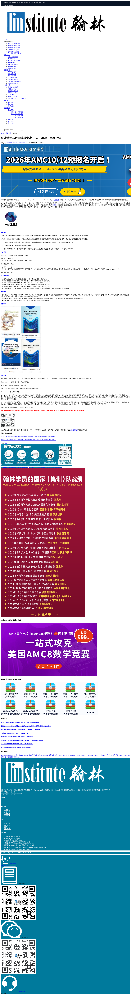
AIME (82, 755)
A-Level (26, 755)
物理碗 (18, 755)
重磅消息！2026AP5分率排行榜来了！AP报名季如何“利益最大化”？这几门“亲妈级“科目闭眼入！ (26, 726)
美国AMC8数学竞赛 (14, 47)
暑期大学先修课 (13, 83)
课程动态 (11, 106)
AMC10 (6, 755)
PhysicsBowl (90, 755)
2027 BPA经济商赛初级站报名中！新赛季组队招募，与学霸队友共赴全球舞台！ (21, 729)
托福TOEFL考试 (13, 91)
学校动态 (11, 102)
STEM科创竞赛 (12, 77)
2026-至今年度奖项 (17, 112)
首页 (5, 39)
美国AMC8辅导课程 (14, 45)
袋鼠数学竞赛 (53, 755)
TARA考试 (11, 94)
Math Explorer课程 (13, 51)
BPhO (95, 755)
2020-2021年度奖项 (17, 117)
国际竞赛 (7, 70)
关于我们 (7, 108)
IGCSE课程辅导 (13, 64)
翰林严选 (22, 143)
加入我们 (11, 121)
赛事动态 (11, 104)
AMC (2, 755)
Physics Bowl (44, 755)
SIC (15, 757)
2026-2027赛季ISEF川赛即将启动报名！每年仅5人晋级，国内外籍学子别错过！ (21, 722)
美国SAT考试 (12, 89)
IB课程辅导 (11, 59)
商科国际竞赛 (12, 76)
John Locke (66, 755)
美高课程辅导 (12, 66)
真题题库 (7, 810)
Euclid (18, 757)
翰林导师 (11, 119)
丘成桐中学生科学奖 (14, 81)
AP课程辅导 (11, 62)
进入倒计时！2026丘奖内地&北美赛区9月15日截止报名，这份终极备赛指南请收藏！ (22, 740)
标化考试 (7, 85)
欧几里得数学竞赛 (34, 755)
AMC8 (11, 755)
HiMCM (54, 205)
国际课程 (7, 55)
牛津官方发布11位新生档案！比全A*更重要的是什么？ (15, 733)
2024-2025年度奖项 (17, 114)
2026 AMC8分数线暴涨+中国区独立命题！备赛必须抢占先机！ (17, 747)
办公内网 (7, 812)
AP (15, 755)
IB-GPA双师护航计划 (14, 60)
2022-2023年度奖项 (17, 115)
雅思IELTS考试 (12, 93)
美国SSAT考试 (12, 96)
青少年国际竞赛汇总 (14, 53)
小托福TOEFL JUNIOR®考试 (17, 98)
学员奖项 (11, 110)
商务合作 (11, 123)
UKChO (121, 755)
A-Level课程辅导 (13, 57)
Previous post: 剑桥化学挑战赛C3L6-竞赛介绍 (14, 467)
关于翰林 (7, 815)
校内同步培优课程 (13, 49)
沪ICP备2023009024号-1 (25, 853)
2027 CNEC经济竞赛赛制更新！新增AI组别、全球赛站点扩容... (17, 744)
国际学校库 (7, 829)
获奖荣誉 (7, 823)
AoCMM (56, 200)
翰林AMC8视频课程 (14, 43)
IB (85, 755)
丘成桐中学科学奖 (107, 755)
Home (2, 133)
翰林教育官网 (74, 430)
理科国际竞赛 (12, 74)
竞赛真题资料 (12, 72)
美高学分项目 (12, 68)
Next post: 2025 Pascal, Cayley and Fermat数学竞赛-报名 (45, 467)
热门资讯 (7, 100)
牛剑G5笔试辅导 (13, 87)
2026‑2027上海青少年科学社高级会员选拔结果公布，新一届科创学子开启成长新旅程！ (28, 436)
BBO (22, 755)
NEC (99, 755)
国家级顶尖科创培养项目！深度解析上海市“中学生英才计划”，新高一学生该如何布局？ (28, 440)
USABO (60, 755)
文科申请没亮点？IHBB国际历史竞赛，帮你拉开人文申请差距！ (17, 736)
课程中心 (7, 827)
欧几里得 (116, 755)
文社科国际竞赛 (13, 79)
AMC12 (77, 755)
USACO (72, 755)
